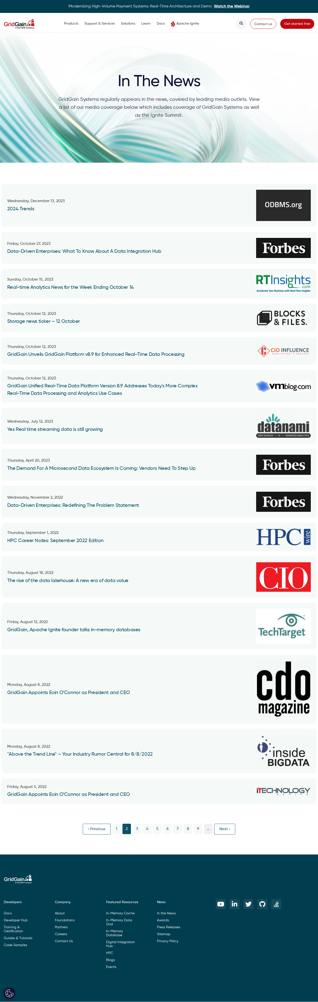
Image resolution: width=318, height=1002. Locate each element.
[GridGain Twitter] (248, 904)
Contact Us (64, 941)
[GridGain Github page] (262, 904)
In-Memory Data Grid (119, 922)
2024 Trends (20, 209)
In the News (166, 913)
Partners (61, 927)
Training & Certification (13, 929)
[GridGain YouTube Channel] (221, 904)
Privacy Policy (167, 941)
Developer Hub (16, 920)
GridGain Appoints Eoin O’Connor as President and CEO (68, 692)
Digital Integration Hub (120, 944)
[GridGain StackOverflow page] (276, 904)
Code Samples (15, 945)
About (60, 913)
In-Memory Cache (120, 913)
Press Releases (168, 927)
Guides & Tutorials (18, 938)
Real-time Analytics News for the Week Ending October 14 (70, 287)
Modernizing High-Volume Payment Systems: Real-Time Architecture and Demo (159, 6)
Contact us (263, 24)
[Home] (24, 24)
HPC (109, 953)
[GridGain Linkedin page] (234, 904)
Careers (61, 934)
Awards (163, 920)
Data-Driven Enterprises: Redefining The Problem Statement (73, 505)
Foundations (65, 920)
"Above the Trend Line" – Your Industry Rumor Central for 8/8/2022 (80, 754)
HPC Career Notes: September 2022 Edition (55, 540)
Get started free (297, 24)
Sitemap (163, 934)
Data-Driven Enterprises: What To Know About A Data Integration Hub (84, 251)
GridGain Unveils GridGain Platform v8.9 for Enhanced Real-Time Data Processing (96, 354)
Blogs (110, 960)
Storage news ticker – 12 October (43, 321)
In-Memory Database (114, 933)
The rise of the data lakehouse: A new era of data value (67, 580)
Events (111, 967)
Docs (161, 23)
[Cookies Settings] (9, 993)
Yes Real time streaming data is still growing (55, 429)
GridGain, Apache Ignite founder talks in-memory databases (73, 630)
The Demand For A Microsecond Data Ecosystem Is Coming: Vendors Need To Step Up (101, 468)
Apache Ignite (187, 23)
